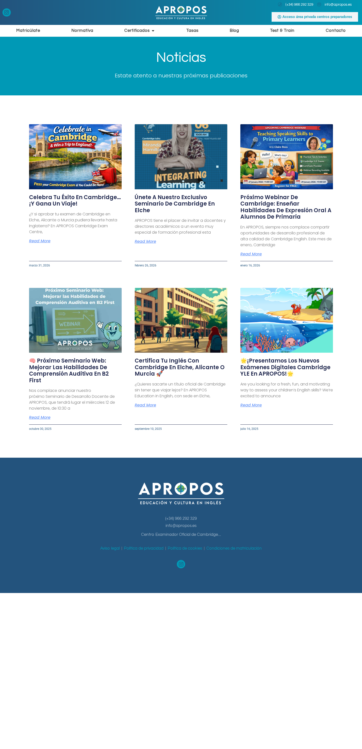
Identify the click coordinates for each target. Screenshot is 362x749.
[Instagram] (6, 12)
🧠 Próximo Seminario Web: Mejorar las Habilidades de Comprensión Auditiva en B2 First (69, 370)
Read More (39, 241)
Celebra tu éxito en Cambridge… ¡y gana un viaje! (75, 200)
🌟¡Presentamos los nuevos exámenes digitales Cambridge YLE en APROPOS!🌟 (285, 367)
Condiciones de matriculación (234, 548)
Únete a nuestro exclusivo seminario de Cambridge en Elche (175, 203)
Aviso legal (110, 548)
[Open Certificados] (153, 31)
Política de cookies (185, 548)
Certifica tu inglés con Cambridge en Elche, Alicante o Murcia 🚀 (180, 367)
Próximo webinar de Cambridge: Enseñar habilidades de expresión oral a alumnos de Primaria (285, 207)
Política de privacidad (144, 548)
